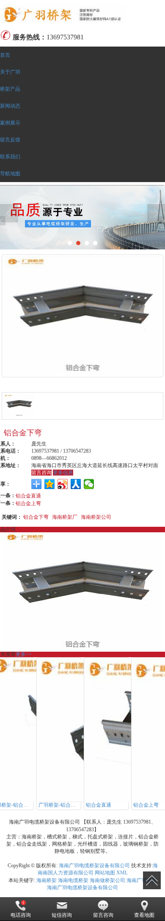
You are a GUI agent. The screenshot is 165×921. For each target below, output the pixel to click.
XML (122, 873)
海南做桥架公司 (107, 880)
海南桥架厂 (64, 516)
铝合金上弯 (28, 502)
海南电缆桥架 (73, 880)
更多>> (24, 654)
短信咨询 (62, 915)
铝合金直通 (28, 495)
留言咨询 (41, 473)
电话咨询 (21, 915)
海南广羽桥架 (141, 880)
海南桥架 (46, 880)
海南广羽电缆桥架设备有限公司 (94, 865)
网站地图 (105, 873)
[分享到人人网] (76, 484)
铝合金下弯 (36, 516)
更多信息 (63, 473)
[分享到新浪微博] (63, 484)
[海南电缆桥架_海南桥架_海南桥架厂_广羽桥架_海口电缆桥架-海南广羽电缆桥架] (82, 14)
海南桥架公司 (96, 516)
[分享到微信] (89, 484)
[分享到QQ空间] (49, 484)
